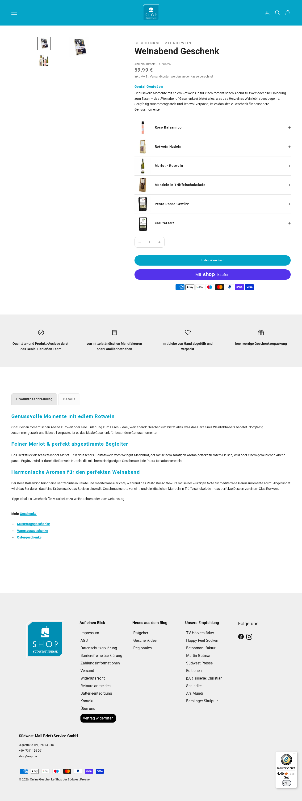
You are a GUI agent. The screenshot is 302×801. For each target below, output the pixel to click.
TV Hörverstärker (200, 633)
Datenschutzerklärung (98, 648)
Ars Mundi (194, 693)
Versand (87, 670)
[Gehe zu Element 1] (43, 43)
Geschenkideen (146, 640)
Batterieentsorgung (96, 693)
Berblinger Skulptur (202, 701)
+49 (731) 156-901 (31, 750)
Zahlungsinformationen (100, 663)
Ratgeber (140, 633)
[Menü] (294, 754)
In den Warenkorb (212, 260)
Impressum (89, 633)
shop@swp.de (28, 756)
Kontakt (86, 701)
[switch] (286, 783)
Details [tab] (69, 399)
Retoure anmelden (95, 686)
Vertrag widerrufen (98, 718)
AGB (84, 640)
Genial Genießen (148, 87)
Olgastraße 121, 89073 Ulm (36, 745)
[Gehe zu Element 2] (43, 60)
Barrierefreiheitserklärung (101, 655)
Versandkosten (160, 76)
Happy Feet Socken (202, 640)
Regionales (142, 648)
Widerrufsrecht (92, 678)
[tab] (34, 399)
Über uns (87, 708)
